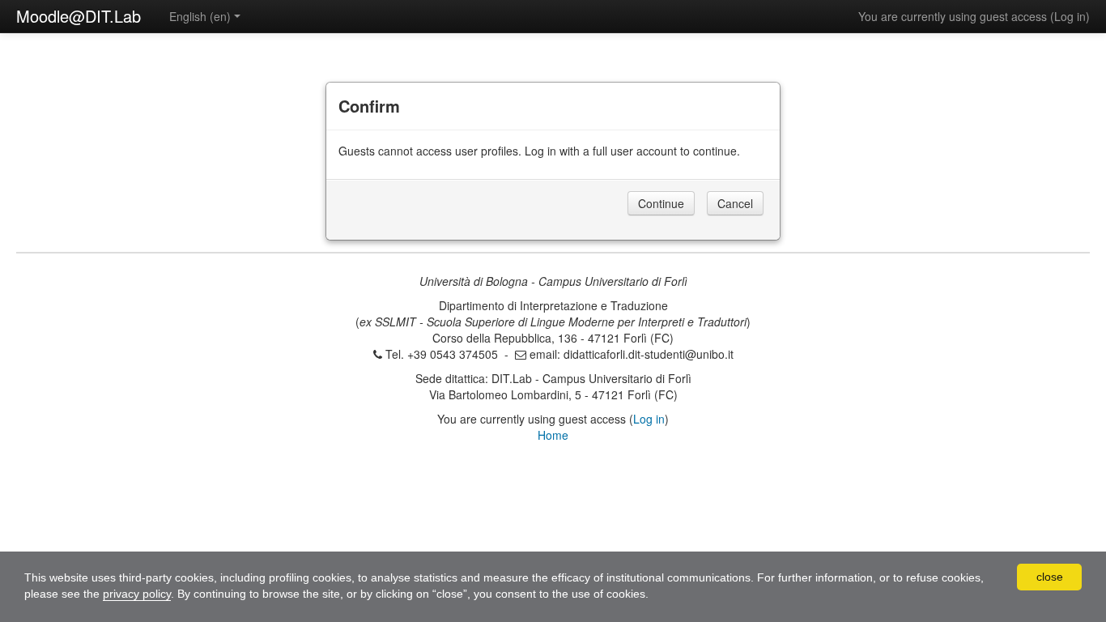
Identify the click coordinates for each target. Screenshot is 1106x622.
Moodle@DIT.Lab (78, 16)
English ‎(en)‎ (200, 16)
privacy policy (137, 593)
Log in (1070, 16)
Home (553, 435)
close (1049, 576)
